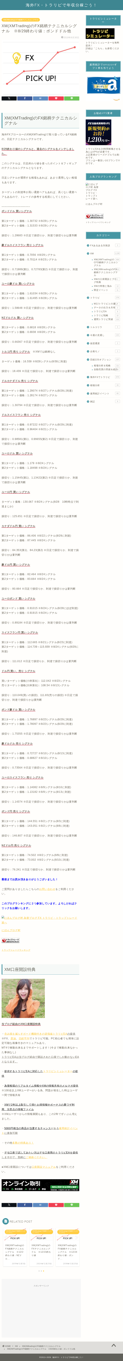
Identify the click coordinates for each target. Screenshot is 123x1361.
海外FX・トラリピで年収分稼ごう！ (61, 5)
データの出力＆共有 (106, 307)
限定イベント (106, 290)
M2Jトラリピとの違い (106, 304)
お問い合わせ (47, 889)
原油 (13, 1038)
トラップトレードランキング (16, 950)
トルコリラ (104, 327)
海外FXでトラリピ (104, 377)
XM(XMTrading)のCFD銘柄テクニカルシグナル (106, 262)
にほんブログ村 (11, 930)
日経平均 (24, 1038)
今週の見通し (104, 335)
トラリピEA (106, 311)
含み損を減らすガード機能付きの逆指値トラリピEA (35, 1033)
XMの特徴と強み (106, 286)
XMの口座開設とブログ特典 (106, 280)
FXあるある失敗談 (104, 245)
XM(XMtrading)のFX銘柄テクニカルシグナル (20, 20)
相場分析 (104, 385)
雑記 (104, 401)
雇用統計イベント (104, 393)
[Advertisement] (41, 1311)
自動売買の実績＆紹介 (106, 369)
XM (104, 253)
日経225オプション (104, 359)
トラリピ (104, 298)
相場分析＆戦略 (106, 365)
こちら (98, 48)
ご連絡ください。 (36, 1157)
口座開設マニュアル (44, 1167)
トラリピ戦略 (106, 315)
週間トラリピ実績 (106, 319)
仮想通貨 (104, 343)
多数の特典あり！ (23, 1142)
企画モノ (104, 351)
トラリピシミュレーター (58, 1071)
